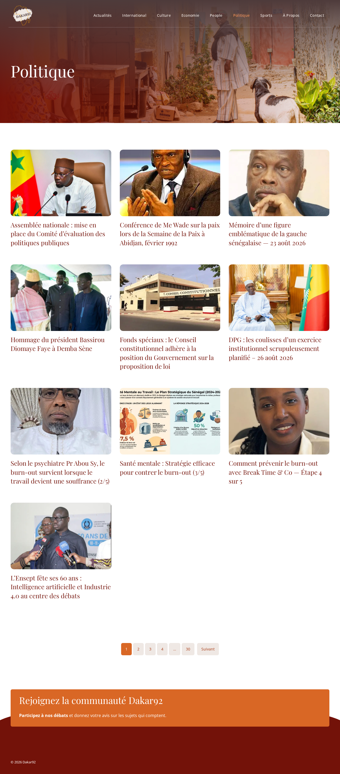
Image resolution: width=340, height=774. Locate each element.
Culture (164, 15)
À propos (291, 15)
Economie (190, 15)
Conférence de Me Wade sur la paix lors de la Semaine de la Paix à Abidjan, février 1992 (170, 233)
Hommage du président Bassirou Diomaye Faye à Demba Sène (58, 344)
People (216, 15)
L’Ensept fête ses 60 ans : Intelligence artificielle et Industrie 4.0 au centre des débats (61, 587)
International (134, 15)
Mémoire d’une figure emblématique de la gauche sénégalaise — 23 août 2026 (268, 233)
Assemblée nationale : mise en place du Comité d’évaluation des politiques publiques (58, 233)
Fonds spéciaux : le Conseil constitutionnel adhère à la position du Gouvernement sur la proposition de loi (167, 353)
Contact (317, 15)
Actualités (103, 15)
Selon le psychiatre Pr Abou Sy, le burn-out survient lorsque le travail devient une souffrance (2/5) (60, 472)
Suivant (208, 649)
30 (188, 649)
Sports (266, 15)
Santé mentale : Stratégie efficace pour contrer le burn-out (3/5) (167, 467)
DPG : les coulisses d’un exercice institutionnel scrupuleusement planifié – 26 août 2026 (275, 348)
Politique (241, 15)
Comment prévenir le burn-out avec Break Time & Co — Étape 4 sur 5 (275, 472)
